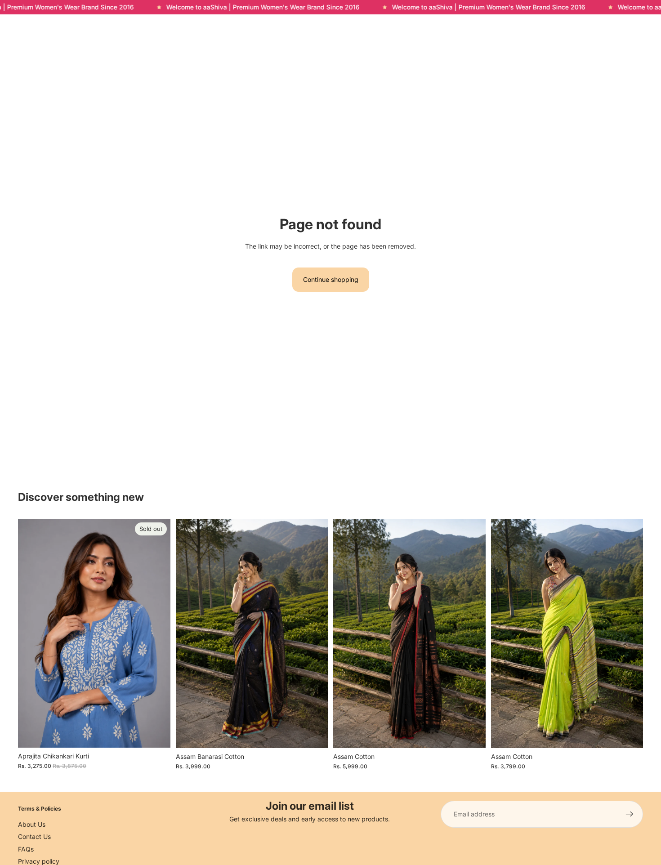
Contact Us (34, 836)
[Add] (314, 734)
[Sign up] (629, 814)
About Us (31, 824)
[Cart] (637, 26)
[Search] (598, 26)
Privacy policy (38, 861)
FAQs (26, 848)
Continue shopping (330, 279)
